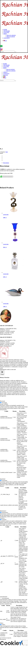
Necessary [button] (2, 401)
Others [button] (1, 623)
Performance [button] (3, 511)
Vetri (6, 152)
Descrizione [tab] (6, 162)
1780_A (5, 306)
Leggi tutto (5, 214)
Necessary (4, 402)
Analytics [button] (2, 518)
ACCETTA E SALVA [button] (5, 638)
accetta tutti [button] (13, 369)
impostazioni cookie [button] (5, 369)
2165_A (5, 276)
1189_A (4, 217)
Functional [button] (2, 479)
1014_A (5, 247)
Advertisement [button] (3, 596)
